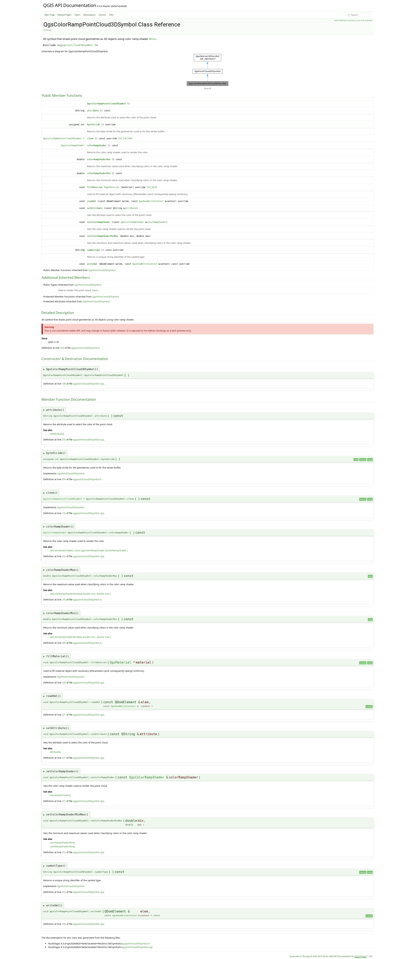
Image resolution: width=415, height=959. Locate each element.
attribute (93, 110)
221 (64, 714)
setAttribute (95, 208)
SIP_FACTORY (125, 138)
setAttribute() (57, 433)
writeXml (92, 264)
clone (90, 138)
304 (64, 479)
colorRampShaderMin (98, 173)
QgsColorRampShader (72, 145)
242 (64, 556)
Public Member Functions (344, 20)
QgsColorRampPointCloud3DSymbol (106, 103)
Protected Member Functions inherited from (81, 296)
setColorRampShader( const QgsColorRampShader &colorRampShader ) (89, 550)
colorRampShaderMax (98, 159)
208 (64, 923)
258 (64, 682)
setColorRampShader (98, 222)
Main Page (50, 15)
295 (64, 599)
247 (64, 801)
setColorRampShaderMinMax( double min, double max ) (80, 593)
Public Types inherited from (72, 284)
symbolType (93, 250)
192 (64, 513)
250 (62, 347)
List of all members (365, 20)
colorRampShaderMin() (62, 842)
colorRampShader (97, 145)
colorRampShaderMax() (62, 846)
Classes (102, 15)
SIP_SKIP (152, 187)
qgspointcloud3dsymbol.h (77, 45)
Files (111, 15)
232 (64, 439)
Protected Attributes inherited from (76, 301)
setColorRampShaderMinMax (102, 236)
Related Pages (64, 15)
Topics (77, 15)
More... (153, 39)
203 (64, 892)
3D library (47, 30)
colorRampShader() (60, 795)
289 (64, 642)
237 (64, 757)
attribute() (55, 751)
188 (64, 383)
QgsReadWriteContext (151, 201)
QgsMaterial (112, 187)
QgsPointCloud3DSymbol (101, 270)
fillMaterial (95, 187)
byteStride (93, 124)
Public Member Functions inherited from (79, 270)
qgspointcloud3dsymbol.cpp (88, 383)
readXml (91, 201)
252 (64, 852)
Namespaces (89, 15)
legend (207, 88)
